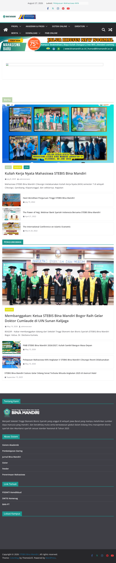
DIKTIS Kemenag (10, 498)
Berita (14, 33)
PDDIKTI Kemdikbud (12, 492)
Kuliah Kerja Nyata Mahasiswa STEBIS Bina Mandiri (45, 173)
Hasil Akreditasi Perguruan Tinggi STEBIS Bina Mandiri (49, 198)
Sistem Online (59, 26)
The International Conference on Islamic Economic (47, 226)
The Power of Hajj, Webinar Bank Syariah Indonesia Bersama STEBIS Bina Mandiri (61, 212)
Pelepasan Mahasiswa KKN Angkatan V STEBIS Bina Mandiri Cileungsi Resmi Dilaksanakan (66, 359)
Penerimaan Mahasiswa (13, 474)
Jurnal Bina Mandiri (11, 456)
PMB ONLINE (51, 33)
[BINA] (21, 408)
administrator (24, 179)
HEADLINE (17, 167)
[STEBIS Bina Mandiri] (5, 29)
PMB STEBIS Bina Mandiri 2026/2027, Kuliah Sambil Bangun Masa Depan (57, 345)
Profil (14, 26)
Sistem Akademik (10, 445)
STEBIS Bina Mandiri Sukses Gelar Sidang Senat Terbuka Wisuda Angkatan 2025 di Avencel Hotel (50, 373)
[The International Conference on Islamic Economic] (11, 228)
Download (31, 33)
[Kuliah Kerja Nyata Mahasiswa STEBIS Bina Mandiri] (58, 134)
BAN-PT (5, 504)
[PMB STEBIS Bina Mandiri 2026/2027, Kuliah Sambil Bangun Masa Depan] (11, 347)
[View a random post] (110, 29)
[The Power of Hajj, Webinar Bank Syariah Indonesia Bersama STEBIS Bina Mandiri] (11, 214)
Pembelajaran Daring (12, 451)
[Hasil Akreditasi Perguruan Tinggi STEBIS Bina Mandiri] (11, 200)
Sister (5, 462)
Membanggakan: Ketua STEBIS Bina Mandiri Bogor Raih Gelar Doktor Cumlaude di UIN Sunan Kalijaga (54, 318)
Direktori (80, 26)
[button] (19, 26)
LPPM (26, 167)
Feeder (5, 468)
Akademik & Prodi (35, 26)
